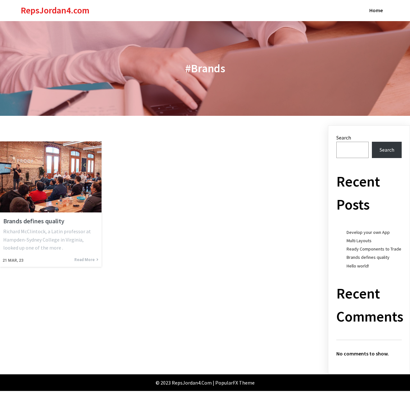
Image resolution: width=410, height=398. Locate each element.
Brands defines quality (368, 257)
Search (343, 137)
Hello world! (358, 266)
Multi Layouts (359, 240)
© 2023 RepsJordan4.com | (185, 382)
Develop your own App (368, 232)
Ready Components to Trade (374, 249)
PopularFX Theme (235, 382)
